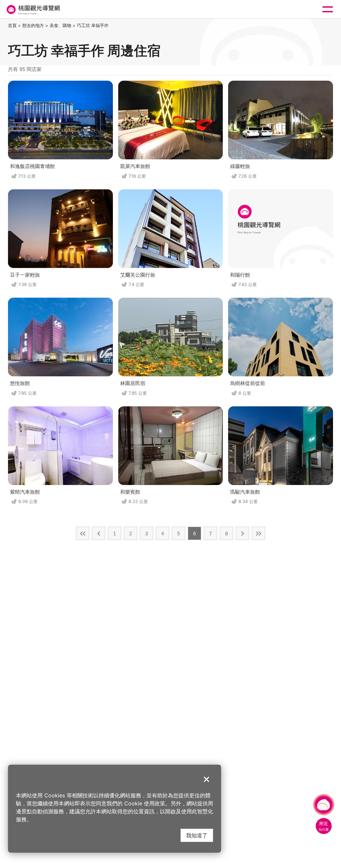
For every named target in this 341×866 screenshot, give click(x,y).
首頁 (12, 25)
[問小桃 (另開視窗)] (323, 804)
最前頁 (82, 533)
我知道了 (196, 835)
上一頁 (98, 533)
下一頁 (242, 533)
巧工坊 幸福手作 (93, 25)
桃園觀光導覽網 (32, 9)
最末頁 (258, 533)
